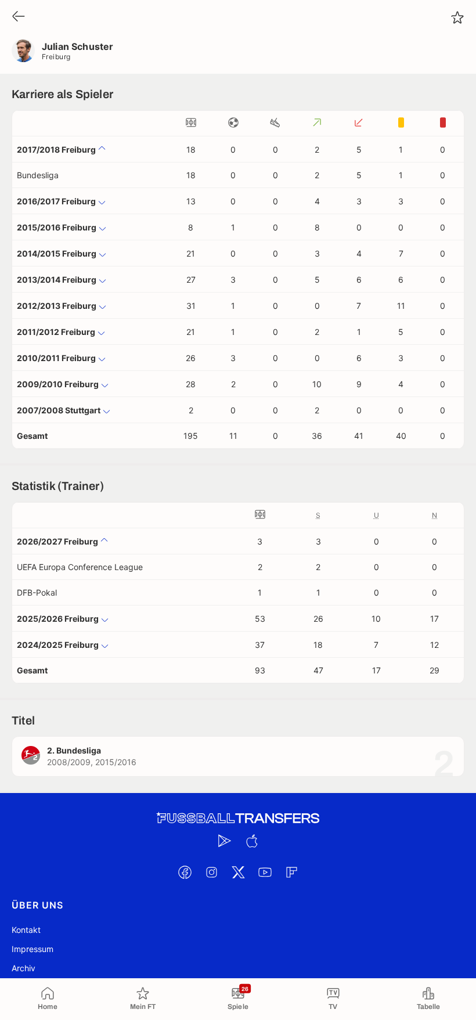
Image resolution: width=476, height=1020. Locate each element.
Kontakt (26, 930)
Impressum (32, 949)
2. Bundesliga (74, 750)
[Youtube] (264, 872)
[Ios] (251, 840)
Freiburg (56, 56)
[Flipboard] (291, 872)
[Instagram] (211, 872)
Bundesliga (38, 175)
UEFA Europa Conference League (80, 567)
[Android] (224, 840)
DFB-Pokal (37, 592)
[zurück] (19, 17)
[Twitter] (238, 872)
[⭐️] (457, 17)
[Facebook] (184, 872)
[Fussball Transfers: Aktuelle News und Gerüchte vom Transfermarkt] (238, 818)
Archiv (23, 968)
